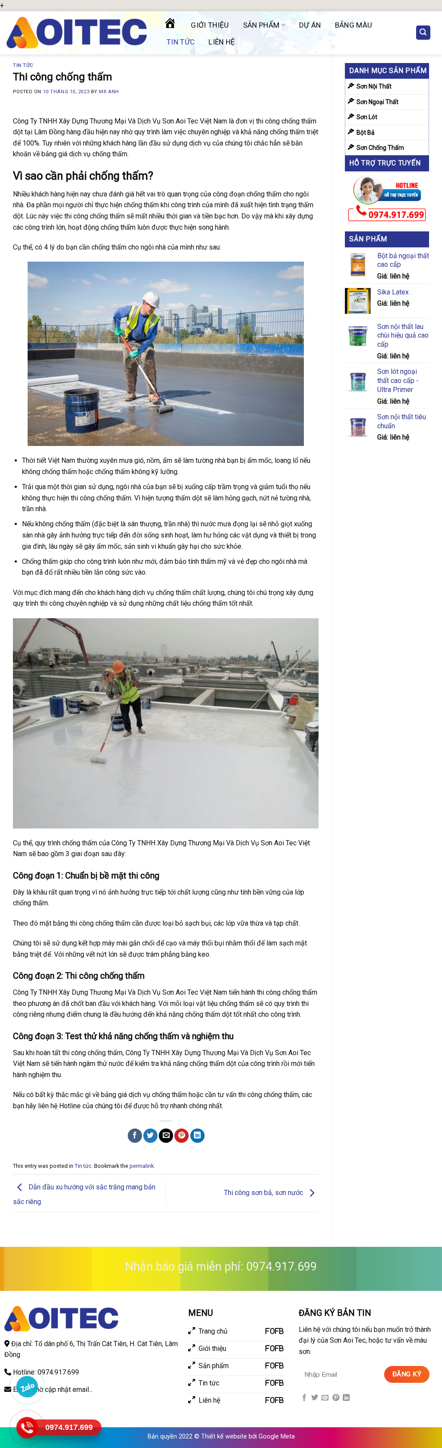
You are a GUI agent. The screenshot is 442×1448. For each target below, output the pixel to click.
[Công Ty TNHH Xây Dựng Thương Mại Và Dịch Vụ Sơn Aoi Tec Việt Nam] (76, 32)
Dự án (310, 25)
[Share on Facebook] (135, 1136)
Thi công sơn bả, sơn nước (264, 1193)
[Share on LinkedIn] (197, 1136)
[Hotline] (26, 1427)
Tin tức (181, 42)
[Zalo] (26, 1386)
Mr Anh (109, 92)
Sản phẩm (261, 25)
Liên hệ (221, 42)
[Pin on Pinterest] (181, 1136)
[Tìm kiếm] (423, 32)
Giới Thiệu (210, 25)
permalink (141, 1166)
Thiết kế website (224, 1436)
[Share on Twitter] (150, 1136)
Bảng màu (354, 25)
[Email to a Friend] (166, 1136)
